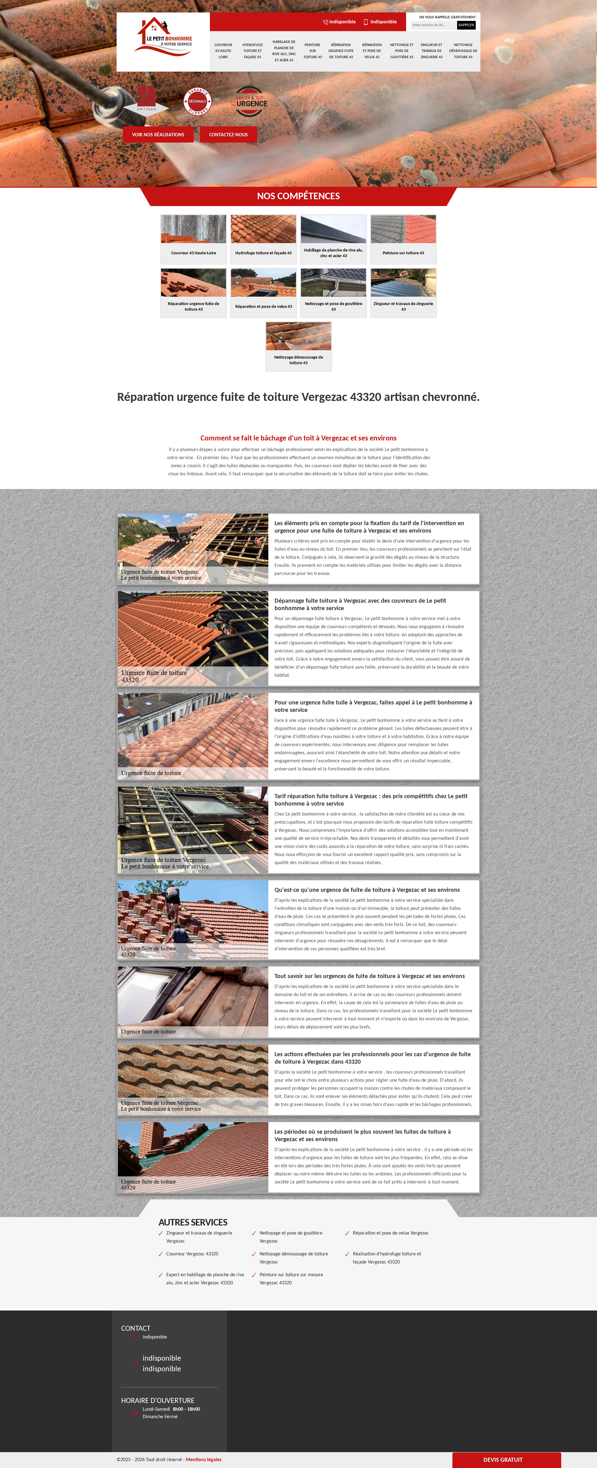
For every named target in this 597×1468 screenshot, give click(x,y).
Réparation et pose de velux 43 (372, 51)
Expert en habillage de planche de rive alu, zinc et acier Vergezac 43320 (205, 1279)
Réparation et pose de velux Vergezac (391, 1233)
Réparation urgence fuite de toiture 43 (341, 51)
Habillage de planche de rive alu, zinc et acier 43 (284, 51)
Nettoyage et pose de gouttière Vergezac (291, 1237)
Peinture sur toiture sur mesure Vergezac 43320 (291, 1279)
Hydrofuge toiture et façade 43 (253, 51)
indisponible (343, 22)
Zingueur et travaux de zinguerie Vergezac (199, 1237)
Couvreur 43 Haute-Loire (223, 51)
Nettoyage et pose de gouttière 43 (402, 51)
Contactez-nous (228, 135)
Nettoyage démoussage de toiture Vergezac (294, 1258)
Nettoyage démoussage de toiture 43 (463, 51)
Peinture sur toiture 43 (312, 51)
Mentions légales (203, 1459)
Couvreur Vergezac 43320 (192, 1254)
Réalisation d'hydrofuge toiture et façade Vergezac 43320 (387, 1258)
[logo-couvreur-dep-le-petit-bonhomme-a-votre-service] (163, 35)
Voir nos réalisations (158, 135)
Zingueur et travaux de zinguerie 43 (431, 51)
